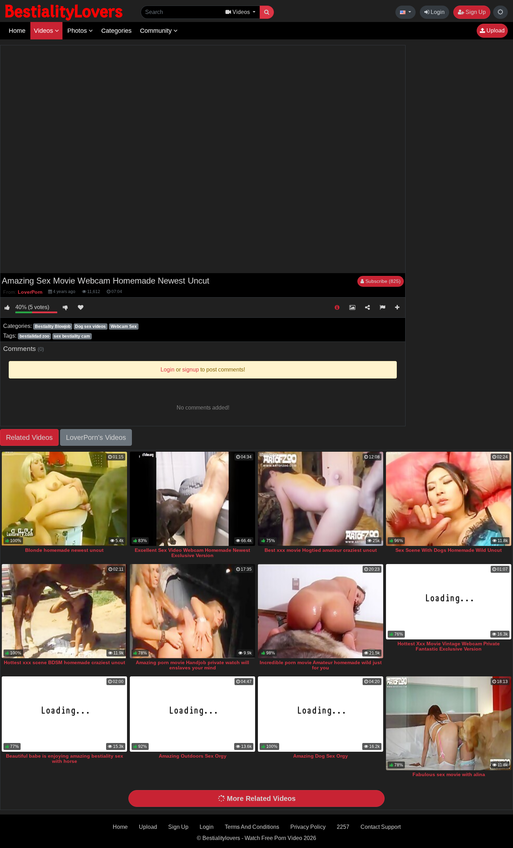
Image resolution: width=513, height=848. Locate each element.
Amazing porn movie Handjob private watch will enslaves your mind (192, 665)
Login (437, 12)
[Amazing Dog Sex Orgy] (320, 713)
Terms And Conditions (252, 827)
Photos (78, 30)
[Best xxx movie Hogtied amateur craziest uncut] (320, 499)
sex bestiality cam (72, 336)
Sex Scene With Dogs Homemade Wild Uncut (448, 550)
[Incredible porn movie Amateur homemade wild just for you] (320, 611)
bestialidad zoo (34, 336)
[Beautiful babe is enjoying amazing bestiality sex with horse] (64, 713)
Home (17, 30)
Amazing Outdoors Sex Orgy (192, 756)
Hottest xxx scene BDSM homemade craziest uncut (64, 662)
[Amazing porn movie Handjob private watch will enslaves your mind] (192, 611)
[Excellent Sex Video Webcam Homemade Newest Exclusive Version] (192, 499)
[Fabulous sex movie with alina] (448, 723)
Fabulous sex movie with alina (448, 774)
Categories (116, 30)
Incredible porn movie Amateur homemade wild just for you (321, 665)
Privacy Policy (308, 827)
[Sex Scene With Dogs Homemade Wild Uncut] (448, 499)
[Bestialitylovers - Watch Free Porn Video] (64, 12)
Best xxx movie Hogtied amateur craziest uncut (321, 550)
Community (156, 30)
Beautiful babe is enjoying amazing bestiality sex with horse (64, 758)
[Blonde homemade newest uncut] (64, 499)
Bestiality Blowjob (52, 326)
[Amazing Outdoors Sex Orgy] (192, 713)
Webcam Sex (124, 326)
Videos (44, 30)
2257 (343, 827)
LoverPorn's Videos (96, 437)
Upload (495, 30)
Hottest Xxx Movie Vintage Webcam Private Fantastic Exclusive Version (448, 646)
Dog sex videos (90, 326)
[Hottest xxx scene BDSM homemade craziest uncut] (64, 611)
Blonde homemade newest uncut (64, 550)
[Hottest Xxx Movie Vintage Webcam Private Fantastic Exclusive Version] (448, 601)
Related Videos (29, 437)
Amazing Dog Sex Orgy (320, 756)
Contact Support (380, 827)
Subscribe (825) (382, 281)
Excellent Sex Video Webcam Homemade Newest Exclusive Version (192, 552)
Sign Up (475, 12)
